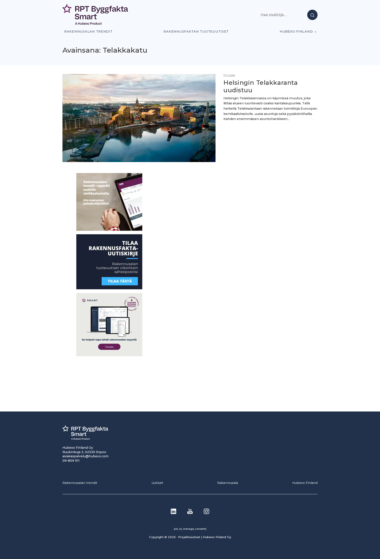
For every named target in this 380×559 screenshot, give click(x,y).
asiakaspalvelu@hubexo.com (85, 456)
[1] (109, 288)
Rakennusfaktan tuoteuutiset (196, 31)
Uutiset (157, 483)
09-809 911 (71, 461)
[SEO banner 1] (109, 355)
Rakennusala (227, 483)
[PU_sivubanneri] (109, 229)
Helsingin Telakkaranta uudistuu (260, 86)
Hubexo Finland (296, 31)
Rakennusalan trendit (88, 31)
